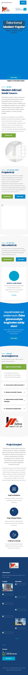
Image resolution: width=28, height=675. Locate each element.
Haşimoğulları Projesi (7, 634)
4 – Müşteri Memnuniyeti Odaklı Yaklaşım (13, 400)
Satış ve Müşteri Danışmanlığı (20, 629)
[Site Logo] (6, 9)
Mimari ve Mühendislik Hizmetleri (19, 621)
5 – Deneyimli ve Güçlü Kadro (12, 409)
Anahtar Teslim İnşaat (14, 283)
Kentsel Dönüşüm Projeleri (19, 611)
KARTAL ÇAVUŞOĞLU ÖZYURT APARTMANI (7, 607)
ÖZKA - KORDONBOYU (14, 215)
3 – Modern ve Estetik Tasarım (13, 392)
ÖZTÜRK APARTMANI (7, 620)
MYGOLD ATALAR (5, 585)
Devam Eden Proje (14, 217)
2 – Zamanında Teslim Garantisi (13, 385)
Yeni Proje (7, 589)
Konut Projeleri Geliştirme (19, 588)
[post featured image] (14, 276)
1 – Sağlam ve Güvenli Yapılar (12, 367)
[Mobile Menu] (25, 9)
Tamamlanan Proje (7, 624)
